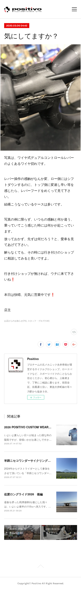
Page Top (40, 567)
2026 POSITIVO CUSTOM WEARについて (32, 427)
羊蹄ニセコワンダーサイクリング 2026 (30, 460)
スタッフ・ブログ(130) (38, 320)
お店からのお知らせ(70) (15, 320)
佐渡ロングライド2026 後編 (23, 494)
